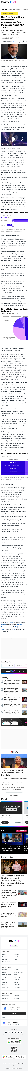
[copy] (26, 41)
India (15, 974)
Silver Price (17, 984)
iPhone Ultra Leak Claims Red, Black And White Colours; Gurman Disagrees (8, 905)
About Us (4, 1063)
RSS (14, 1065)
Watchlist (16, 954)
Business (17, 37)
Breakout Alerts (6, 957)
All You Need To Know (8, 816)
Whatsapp (17, 998)
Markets (4, 969)
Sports (4, 979)
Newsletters (5, 995)
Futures (4, 959)
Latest (14, 629)
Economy (5, 972)
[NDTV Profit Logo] (14, 940)
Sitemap (23, 1063)
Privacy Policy (18, 1063)
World (4, 977)
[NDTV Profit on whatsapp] (21, 1032)
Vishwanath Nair (9, 37)
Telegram (16, 995)
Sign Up (14, 1013)
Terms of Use (10, 1063)
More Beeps (13, 795)
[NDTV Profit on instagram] (12, 1032)
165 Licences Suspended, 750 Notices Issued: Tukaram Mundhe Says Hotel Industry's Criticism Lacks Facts (12, 881)
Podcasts (5, 998)
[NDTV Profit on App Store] (20, 1056)
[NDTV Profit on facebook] (6, 1032)
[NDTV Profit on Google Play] (8, 1056)
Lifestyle (16, 979)
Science (4, 982)
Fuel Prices (5, 987)
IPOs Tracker (6, 962)
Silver (3, 629)
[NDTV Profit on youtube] (18, 1032)
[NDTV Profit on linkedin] (15, 1032)
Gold (19, 627)
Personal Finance (7, 974)
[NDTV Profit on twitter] (9, 1032)
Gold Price (5, 984)
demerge (16, 303)
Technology (17, 977)
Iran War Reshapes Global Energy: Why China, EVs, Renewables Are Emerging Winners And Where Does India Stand (9, 894)
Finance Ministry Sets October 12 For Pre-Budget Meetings (9, 914)
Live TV (16, 957)
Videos (16, 982)
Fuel (16, 627)
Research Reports (19, 972)
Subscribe (5, 822)
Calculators (17, 987)
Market (3, 624)
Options (16, 959)
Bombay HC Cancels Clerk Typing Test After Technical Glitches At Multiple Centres (9, 925)
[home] (10, 1)
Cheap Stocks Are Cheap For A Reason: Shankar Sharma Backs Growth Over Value (11, 848)
